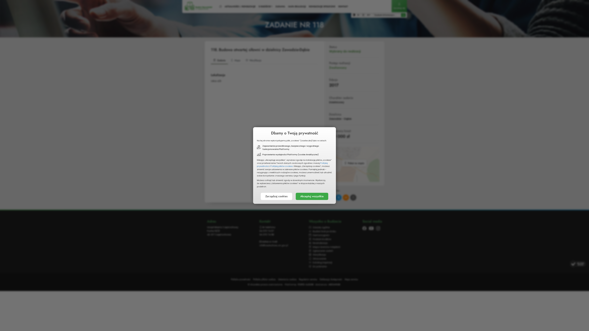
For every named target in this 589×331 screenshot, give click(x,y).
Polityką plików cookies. (281, 166)
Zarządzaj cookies (276, 196)
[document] (294, 165)
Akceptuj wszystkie (312, 196)
